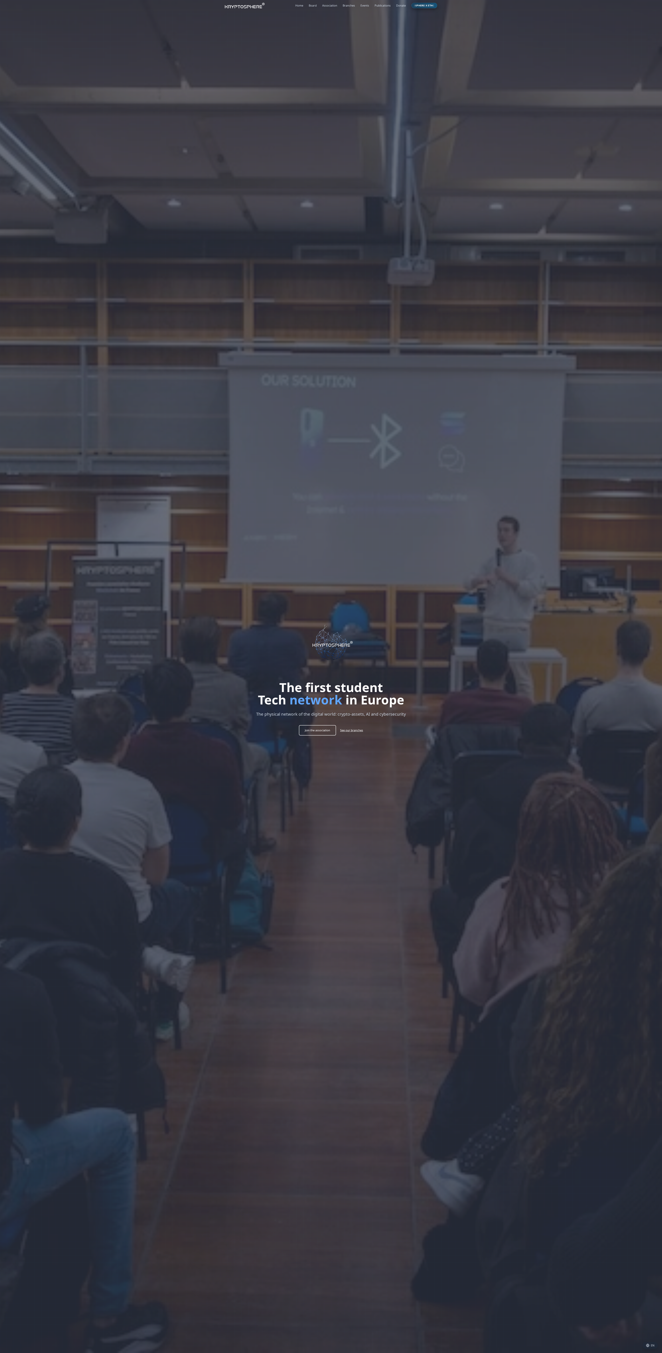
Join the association (317, 730)
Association (329, 5)
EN (652, 1345)
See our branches (351, 730)
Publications (383, 5)
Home (299, 5)
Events (364, 5)
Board (313, 5)
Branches (349, 5)
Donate (401, 5)
